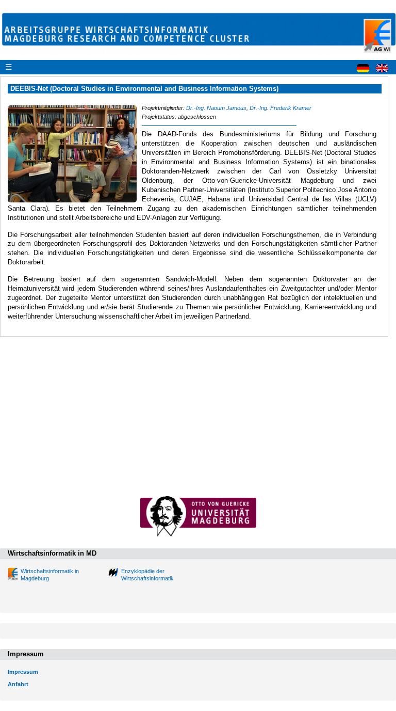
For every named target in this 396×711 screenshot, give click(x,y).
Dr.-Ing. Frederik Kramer (280, 108)
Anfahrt (18, 684)
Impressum (23, 672)
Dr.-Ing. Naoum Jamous (216, 108)
